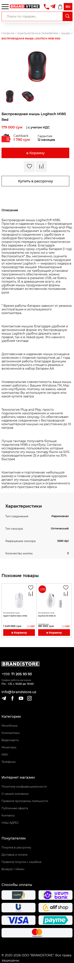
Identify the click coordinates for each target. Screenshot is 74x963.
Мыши (66, 33)
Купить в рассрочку (35, 181)
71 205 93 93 (21, 674)
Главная (9, 33)
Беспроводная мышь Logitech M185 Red (31, 38)
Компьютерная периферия (38, 33)
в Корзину (35, 153)
